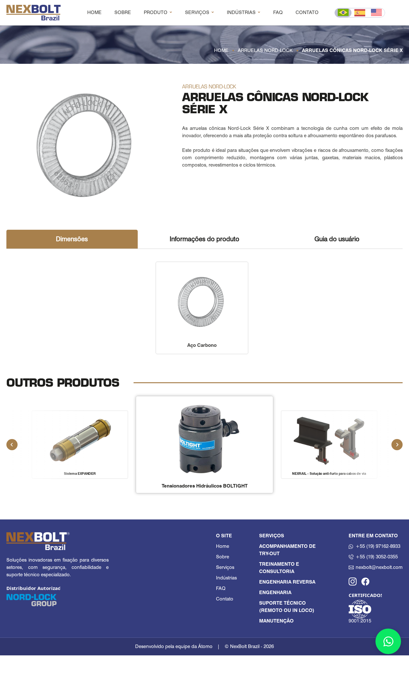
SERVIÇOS (197, 12)
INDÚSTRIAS (241, 12)
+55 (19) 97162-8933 (378, 546)
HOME (94, 12)
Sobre (222, 557)
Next (397, 444)
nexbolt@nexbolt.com (379, 567)
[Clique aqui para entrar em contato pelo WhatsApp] (388, 641)
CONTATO (307, 12)
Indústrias (226, 578)
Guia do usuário (336, 239)
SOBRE (122, 12)
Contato (224, 599)
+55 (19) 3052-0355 (377, 557)
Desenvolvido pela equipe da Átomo (173, 646)
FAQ (278, 12)
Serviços (225, 567)
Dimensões (72, 239)
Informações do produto (204, 239)
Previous (12, 444)
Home (222, 546)
